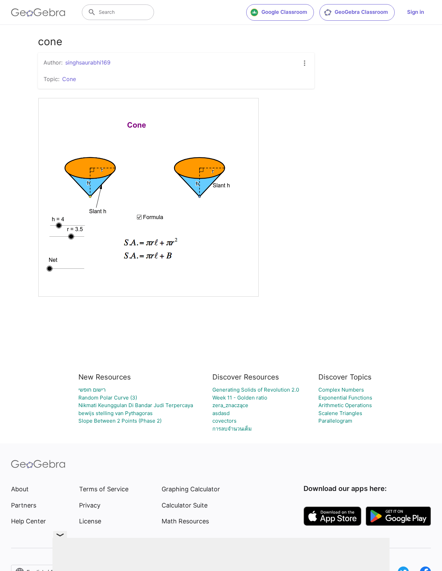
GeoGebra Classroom (361, 12)
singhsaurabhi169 (87, 62)
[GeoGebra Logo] (38, 12)
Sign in (415, 12)
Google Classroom (284, 12)
